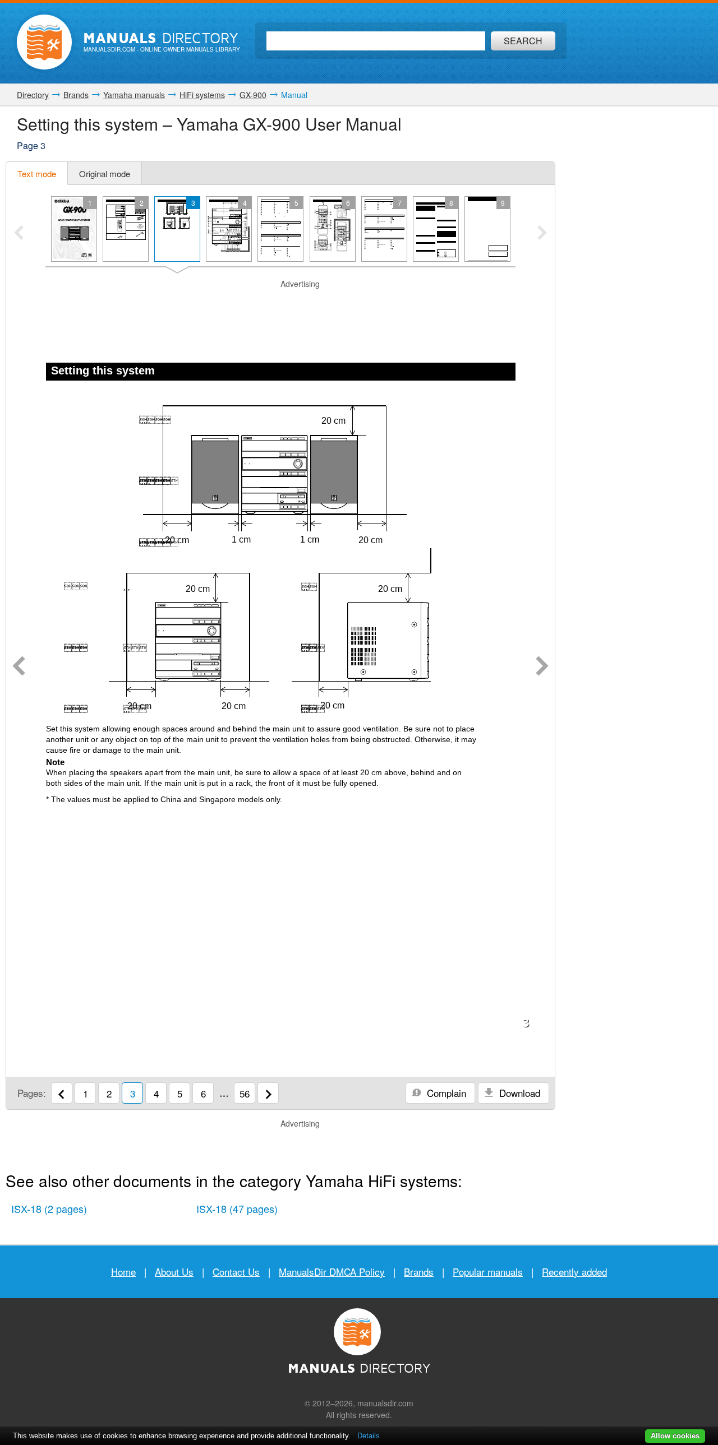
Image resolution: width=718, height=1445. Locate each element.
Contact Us (236, 1272)
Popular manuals (488, 1272)
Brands (419, 1272)
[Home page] (44, 42)
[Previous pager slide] (19, 233)
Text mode (36, 173)
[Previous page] (19, 667)
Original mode (104, 173)
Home (123, 1272)
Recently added (574, 1272)
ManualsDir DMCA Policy (332, 1272)
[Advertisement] (280, 304)
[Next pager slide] (542, 233)
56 (245, 1093)
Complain (445, 1093)
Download (518, 1093)
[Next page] (542, 667)
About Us (174, 1272)
